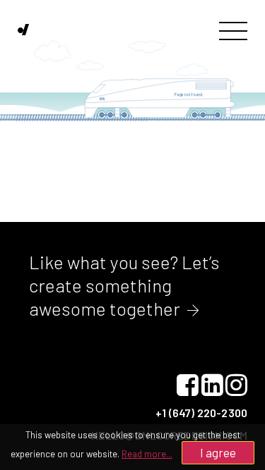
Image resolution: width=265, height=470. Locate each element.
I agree (218, 452)
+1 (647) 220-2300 (201, 412)
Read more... (147, 453)
